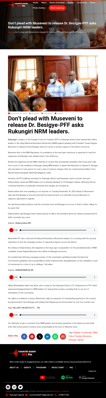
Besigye (77, 332)
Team (92, 2)
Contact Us (82, 2)
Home (35, 2)
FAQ (71, 368)
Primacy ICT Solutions (61, 391)
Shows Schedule (57, 2)
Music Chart (58, 368)
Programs (41, 368)
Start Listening (57, 8)
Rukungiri (72, 340)
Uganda (80, 340)
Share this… (14, 335)
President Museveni (83, 336)
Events (71, 2)
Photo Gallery (39, 8)
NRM (95, 332)
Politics (60, 113)
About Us (14, 368)
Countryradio (86, 332)
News (43, 2)
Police (71, 336)
